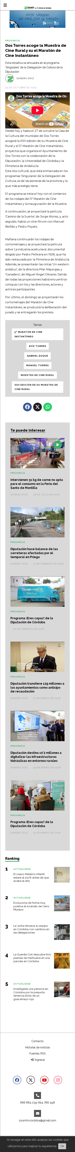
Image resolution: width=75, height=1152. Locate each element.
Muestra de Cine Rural (37, 375)
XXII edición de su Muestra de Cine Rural (36, 387)
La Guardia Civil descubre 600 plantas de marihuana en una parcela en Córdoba (32, 958)
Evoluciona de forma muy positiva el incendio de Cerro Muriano (31, 906)
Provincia (12, 40)
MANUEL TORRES (37, 365)
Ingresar (39, 1059)
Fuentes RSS (37, 1053)
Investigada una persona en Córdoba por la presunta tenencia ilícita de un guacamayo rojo (30, 994)
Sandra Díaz (25, 78)
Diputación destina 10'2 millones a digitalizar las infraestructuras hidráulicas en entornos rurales (36, 757)
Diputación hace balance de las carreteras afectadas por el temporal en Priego (34, 553)
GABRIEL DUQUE (37, 356)
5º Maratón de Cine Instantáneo (28, 334)
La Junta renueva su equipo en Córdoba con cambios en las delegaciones (31, 929)
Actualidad (22, 869)
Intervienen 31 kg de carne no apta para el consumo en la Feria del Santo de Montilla (36, 484)
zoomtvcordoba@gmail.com (37, 1120)
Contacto (37, 1041)
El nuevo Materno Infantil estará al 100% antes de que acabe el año (31, 878)
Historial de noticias (37, 1047)
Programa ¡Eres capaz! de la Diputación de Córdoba (31, 620)
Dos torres (37, 346)
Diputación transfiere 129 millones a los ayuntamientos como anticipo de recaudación (37, 687)
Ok (62, 1146)
